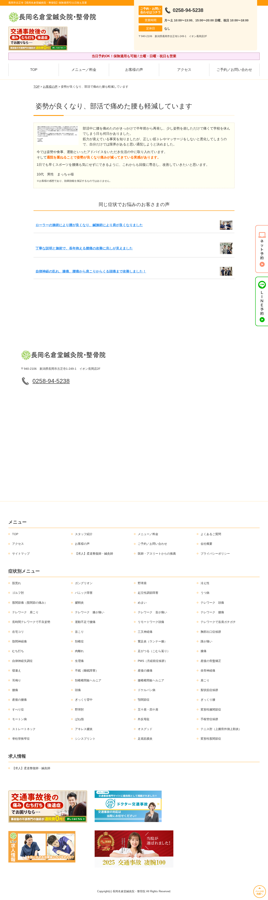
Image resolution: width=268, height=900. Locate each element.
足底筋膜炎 (145, 738)
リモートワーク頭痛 (151, 622)
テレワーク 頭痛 (212, 602)
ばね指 (79, 719)
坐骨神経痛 (208, 670)
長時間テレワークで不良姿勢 (31, 622)
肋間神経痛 (19, 641)
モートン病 (19, 719)
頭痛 (78, 690)
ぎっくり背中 (84, 699)
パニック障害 (84, 592)
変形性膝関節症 (211, 709)
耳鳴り (16, 680)
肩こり (205, 680)
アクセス (184, 70)
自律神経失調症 (22, 661)
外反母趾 (143, 719)
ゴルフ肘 (18, 592)
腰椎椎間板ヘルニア (151, 680)
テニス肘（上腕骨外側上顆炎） (221, 729)
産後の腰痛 (19, 699)
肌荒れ (16, 583)
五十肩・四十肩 (148, 709)
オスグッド (145, 729)
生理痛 (79, 661)
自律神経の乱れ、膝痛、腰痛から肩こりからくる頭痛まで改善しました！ (91, 271)
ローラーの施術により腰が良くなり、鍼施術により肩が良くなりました (89, 225)
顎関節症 (143, 699)
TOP (33, 70)
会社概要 (206, 543)
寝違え (16, 670)
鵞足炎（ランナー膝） (152, 641)
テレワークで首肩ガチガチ (218, 622)
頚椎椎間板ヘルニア (88, 680)
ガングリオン (84, 583)
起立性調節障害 (148, 592)
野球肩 (142, 583)
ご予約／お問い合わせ (234, 70)
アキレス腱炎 (84, 729)
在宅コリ (18, 631)
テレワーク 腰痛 (212, 612)
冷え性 (205, 583)
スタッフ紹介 (84, 534)
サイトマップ (21, 553)
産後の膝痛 (145, 670)
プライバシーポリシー (215, 553)
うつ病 (205, 592)
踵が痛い (206, 641)
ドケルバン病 (146, 690)
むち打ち (18, 651)
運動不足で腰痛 (85, 622)
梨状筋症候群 (209, 690)
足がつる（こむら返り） (154, 651)
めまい (142, 602)
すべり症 (18, 709)
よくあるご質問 (211, 534)
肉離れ (79, 651)
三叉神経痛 (145, 631)
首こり (79, 631)
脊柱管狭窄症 (21, 738)
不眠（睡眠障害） (86, 670)
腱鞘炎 (79, 602)
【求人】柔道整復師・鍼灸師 (94, 553)
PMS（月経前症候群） (153, 661)
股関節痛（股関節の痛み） (29, 602)
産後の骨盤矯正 (211, 661)
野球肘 (79, 709)
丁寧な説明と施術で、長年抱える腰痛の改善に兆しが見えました (84, 248)
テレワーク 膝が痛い (89, 612)
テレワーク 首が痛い (152, 612)
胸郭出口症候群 (211, 631)
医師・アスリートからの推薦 (157, 553)
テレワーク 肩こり (25, 612)
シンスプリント (85, 738)
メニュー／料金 (83, 70)
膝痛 (203, 651)
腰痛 (15, 690)
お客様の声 (134, 70)
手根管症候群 (209, 719)
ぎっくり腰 (208, 699)
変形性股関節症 (211, 738)
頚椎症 (79, 641)
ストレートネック (24, 729)
